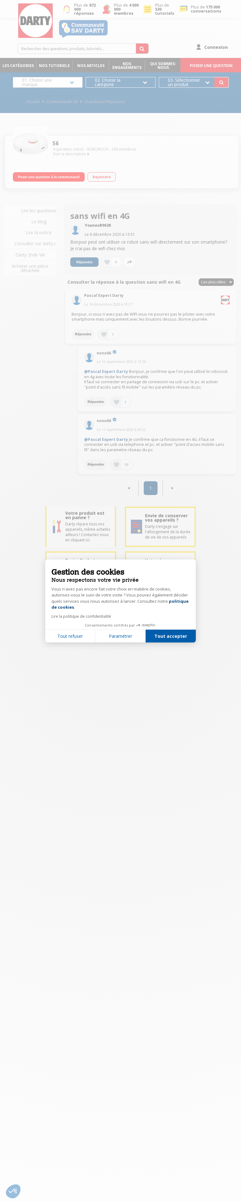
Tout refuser (70, 636)
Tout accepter (170, 636)
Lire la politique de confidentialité (81, 616)
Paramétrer (120, 636)
